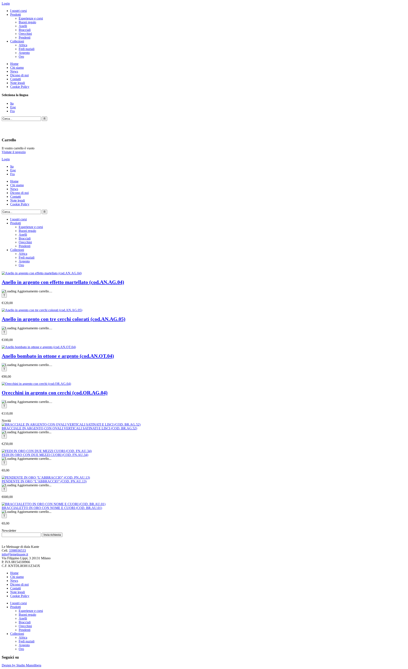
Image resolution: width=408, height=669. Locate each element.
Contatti (15, 79)
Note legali (17, 83)
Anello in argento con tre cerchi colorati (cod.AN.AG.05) (63, 319)
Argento (24, 53)
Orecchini (25, 33)
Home (14, 64)
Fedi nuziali (26, 49)
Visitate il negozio (14, 152)
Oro (21, 56)
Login (6, 3)
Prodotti (15, 14)
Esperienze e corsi (31, 18)
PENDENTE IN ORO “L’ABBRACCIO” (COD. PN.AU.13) (44, 481)
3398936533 (17, 550)
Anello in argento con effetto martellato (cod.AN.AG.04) (63, 282)
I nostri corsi (18, 11)
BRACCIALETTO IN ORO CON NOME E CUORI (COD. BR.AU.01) (52, 508)
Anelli (23, 26)
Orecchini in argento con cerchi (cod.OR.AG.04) (55, 393)
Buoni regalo (27, 22)
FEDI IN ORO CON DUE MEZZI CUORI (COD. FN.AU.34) (45, 455)
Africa (23, 45)
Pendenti (24, 37)
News (14, 71)
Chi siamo (17, 67)
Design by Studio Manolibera (21, 665)
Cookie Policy (19, 86)
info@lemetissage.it (15, 554)
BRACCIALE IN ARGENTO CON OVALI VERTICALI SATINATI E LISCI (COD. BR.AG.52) (69, 428)
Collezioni (17, 41)
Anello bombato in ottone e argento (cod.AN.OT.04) (58, 356)
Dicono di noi (19, 75)
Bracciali (25, 30)
